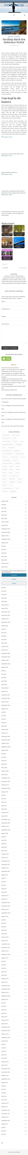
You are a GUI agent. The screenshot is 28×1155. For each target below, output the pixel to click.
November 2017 (5, 864)
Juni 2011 (3, 1131)
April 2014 (4, 1013)
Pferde (17, 472)
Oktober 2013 (5, 1034)
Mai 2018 (3, 843)
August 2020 (4, 750)
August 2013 (4, 1041)
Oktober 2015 (5, 951)
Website (3, 316)
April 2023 (4, 639)
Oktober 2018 (5, 826)
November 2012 (5, 1072)
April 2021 (4, 722)
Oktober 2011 (5, 1117)
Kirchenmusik (6, 460)
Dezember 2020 (5, 736)
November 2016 (5, 906)
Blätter (19, 67)
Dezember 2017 (5, 861)
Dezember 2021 (5, 695)
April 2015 (4, 971)
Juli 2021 (3, 712)
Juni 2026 (3, 508)
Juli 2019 (3, 795)
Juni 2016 (3, 923)
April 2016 (4, 930)
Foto (4, 447)
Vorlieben (14, 583)
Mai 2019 (3, 802)
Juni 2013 (3, 1048)
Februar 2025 (5, 563)
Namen (18, 469)
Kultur (5, 466)
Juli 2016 (3, 920)
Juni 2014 (3, 1006)
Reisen (20, 478)
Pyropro (17, 36)
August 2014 (4, 999)
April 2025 (4, 556)
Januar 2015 (4, 982)
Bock (2, 405)
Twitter (5, 491)
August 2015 (4, 958)
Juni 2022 (3, 674)
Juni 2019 (3, 798)
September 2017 (5, 871)
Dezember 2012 (5, 1068)
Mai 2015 (3, 968)
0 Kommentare (23, 268)
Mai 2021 (3, 719)
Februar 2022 (5, 688)
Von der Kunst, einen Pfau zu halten (14, 426)
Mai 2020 (3, 760)
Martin (3, 419)
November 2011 (5, 1113)
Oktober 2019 (5, 785)
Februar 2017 (5, 895)
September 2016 (5, 913)
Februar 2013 (5, 1061)
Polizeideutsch (14, 475)
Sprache (5, 485)
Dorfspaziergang (8, 444)
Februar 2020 (5, 771)
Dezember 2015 (5, 944)
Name (3, 301)
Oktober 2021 (5, 702)
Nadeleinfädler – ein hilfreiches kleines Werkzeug (13, 380)
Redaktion (12, 478)
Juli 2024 (3, 587)
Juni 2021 (3, 715)
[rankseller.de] (14, 1142)
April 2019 (4, 805)
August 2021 (4, 708)
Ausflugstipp (6, 438)
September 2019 (5, 788)
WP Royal (18, 1152)
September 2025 (5, 539)
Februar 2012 (5, 1103)
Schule (20, 482)
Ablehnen (14, 579)
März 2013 (4, 1058)
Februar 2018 (5, 854)
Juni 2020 (3, 757)
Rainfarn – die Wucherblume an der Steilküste (13, 369)
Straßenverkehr (8, 488)
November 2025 (5, 532)
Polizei (5, 475)
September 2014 (5, 996)
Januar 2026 (4, 525)
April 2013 (4, 1054)
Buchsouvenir (7, 441)
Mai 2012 (3, 1093)
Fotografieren (7, 450)
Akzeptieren (14, 575)
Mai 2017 (3, 885)
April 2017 (4, 888)
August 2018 (4, 833)
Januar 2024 (4, 608)
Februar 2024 (5, 605)
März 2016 (4, 933)
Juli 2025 (3, 546)
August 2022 (4, 667)
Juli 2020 (3, 753)
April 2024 (4, 598)
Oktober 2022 (5, 660)
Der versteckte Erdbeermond (9, 390)
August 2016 (4, 916)
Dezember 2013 (5, 1027)
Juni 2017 (3, 881)
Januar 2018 (4, 857)
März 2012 (4, 1099)
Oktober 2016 (5, 909)
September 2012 (5, 1079)
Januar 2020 (4, 774)
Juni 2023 (3, 632)
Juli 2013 (3, 1044)
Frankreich (17, 450)
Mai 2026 (3, 511)
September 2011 (5, 1120)
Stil (11, 485)
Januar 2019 (4, 816)
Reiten (4, 482)
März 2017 (4, 892)
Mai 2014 (3, 1009)
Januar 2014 (4, 1023)
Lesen (17, 466)
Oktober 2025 (5, 535)
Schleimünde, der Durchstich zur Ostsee (11, 371)
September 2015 (5, 954)
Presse (4, 478)
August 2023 (4, 625)
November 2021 (5, 698)
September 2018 (5, 830)
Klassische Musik (8, 463)
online (11, 472)
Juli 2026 (3, 504)
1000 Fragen (6, 435)
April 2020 (4, 764)
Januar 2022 (4, 691)
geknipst (11, 36)
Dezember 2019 (5, 778)
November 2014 (5, 989)
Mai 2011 (3, 1134)
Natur (4, 472)
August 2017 (4, 875)
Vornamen (13, 491)
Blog (14, 438)
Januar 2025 (4, 567)
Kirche (23, 457)
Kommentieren (5, 324)
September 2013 (5, 1037)
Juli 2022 (3, 670)
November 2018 (5, 823)
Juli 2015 (3, 961)
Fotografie (4, 264)
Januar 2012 (4, 1106)
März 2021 (4, 726)
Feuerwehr (18, 444)
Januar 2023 (4, 650)
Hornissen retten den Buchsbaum (10, 367)
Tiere (16, 488)
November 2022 (5, 657)
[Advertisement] (14, 50)
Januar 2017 (4, 899)
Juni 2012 (3, 1089)
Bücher (15, 441)
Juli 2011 (3, 1127)
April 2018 (4, 847)
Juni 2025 (3, 549)
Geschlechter (20, 453)
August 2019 (4, 791)
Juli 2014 (3, 1003)
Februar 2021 (5, 729)
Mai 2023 (3, 636)
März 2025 (4, 560)
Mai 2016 (3, 926)
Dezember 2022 (5, 653)
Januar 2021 (4, 733)
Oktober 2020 (5, 743)
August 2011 (4, 1124)
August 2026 (4, 501)
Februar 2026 (5, 522)
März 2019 (4, 809)
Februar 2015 (5, 978)
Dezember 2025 (5, 529)
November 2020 (5, 740)
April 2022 (4, 681)
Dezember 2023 (5, 612)
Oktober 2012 (5, 1075)
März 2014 (4, 1016)
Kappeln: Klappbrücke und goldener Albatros (12, 373)
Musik (11, 469)
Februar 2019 (5, 812)
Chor (21, 441)
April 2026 (4, 515)
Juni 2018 (3, 840)
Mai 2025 (3, 553)
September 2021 (5, 705)
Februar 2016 (5, 937)
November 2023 (5, 615)
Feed (14, 365)
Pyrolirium (14, 5)
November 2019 (5, 781)
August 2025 (4, 542)
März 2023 (4, 643)
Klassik (15, 460)
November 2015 (5, 947)
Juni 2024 (3, 591)
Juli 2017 (3, 878)
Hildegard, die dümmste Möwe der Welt (11, 379)
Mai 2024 (3, 594)
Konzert (17, 463)
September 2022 (5, 663)
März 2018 (4, 850)
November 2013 (5, 1030)
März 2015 (4, 975)
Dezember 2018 (5, 819)
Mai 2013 (3, 1051)
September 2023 (5, 622)
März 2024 (4, 601)
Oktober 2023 (5, 618)
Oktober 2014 (5, 992)
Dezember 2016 (5, 902)
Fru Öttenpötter (8, 453)
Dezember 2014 (5, 985)
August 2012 (4, 1082)
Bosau (15, 118)
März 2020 (4, 767)
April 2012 (4, 1096)
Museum (5, 469)
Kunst (11, 466)
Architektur (15, 435)
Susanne (6, 267)
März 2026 (4, 518)
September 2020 (5, 747)
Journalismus (15, 457)
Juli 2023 (3, 629)
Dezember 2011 (5, 1110)
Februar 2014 (5, 1020)
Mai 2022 (3, 677)
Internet (5, 457)
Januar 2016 (4, 940)
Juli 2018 (3, 836)
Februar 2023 (5, 646)
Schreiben (12, 482)
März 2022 (4, 684)
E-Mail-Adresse (5, 309)
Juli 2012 (3, 1086)
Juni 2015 (3, 965)
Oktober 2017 (5, 868)
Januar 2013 (4, 1065)
